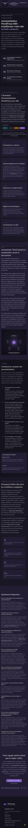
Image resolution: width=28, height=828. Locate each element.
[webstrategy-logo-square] (5, 1)
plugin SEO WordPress (15, 510)
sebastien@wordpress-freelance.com (12, 787)
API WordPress (13, 173)
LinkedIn (6, 824)
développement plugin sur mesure (13, 407)
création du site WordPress (10, 625)
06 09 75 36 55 (8, 818)
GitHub (12, 824)
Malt (10, 824)
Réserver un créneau (15, 780)
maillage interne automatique (16, 115)
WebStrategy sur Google (10, 822)
